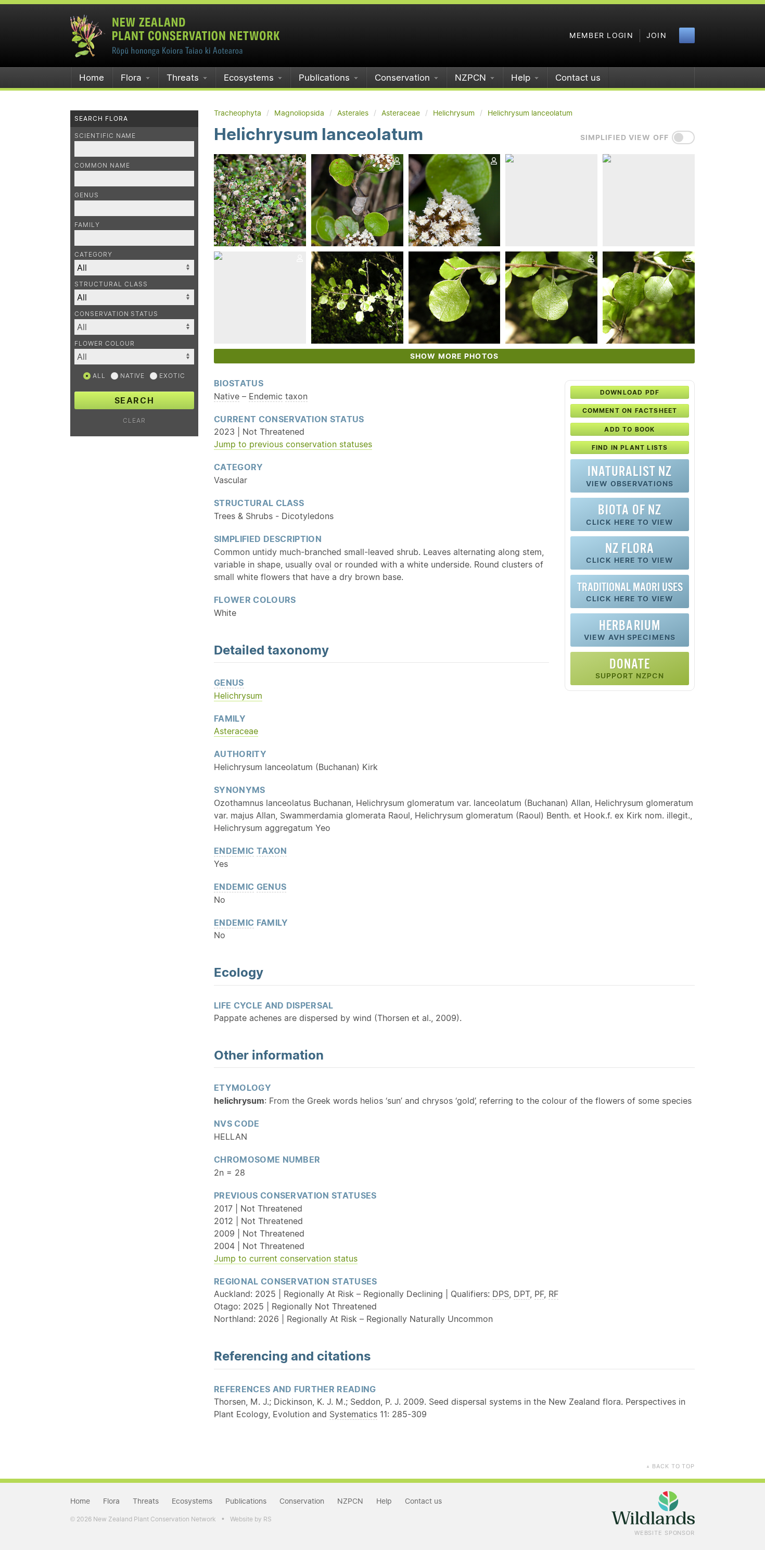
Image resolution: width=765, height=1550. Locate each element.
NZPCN (470, 77)
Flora (131, 77)
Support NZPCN (630, 668)
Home (91, 77)
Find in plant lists (630, 447)
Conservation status (116, 314)
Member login (601, 35)
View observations (629, 475)
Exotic (171, 376)
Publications (324, 77)
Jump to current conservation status (286, 1258)
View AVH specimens (629, 630)
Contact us (578, 77)
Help (520, 77)
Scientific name (105, 136)
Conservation (402, 77)
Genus (86, 195)
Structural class (111, 284)
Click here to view (629, 514)
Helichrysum (238, 695)
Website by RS (251, 1519)
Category (93, 254)
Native (131, 376)
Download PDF (629, 392)
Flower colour (104, 343)
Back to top (670, 1466)
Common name (102, 165)
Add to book (629, 429)
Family (87, 225)
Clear (134, 420)
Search (134, 400)
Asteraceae (236, 731)
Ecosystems (249, 77)
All (98, 376)
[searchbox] (129, 326)
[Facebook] (687, 35)
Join (656, 35)
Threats (183, 77)
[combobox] (134, 327)
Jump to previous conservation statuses (293, 444)
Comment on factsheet (630, 410)
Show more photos (454, 356)
